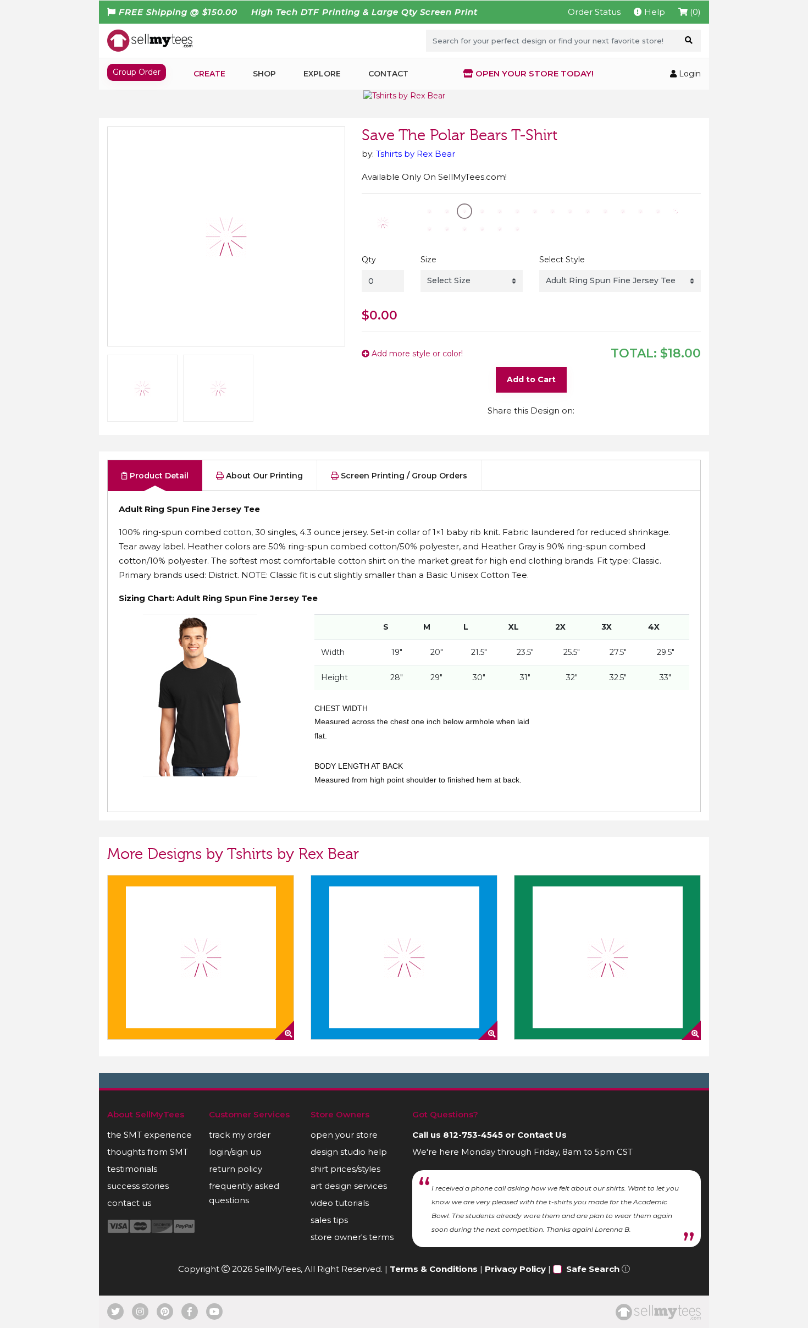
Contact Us (542, 1134)
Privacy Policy (515, 1269)
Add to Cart (531, 379)
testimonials (132, 1169)
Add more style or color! (416, 354)
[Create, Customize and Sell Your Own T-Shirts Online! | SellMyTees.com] (149, 40)
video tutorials (340, 1203)
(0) (694, 12)
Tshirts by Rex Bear (415, 153)
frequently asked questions (244, 1193)
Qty (369, 260)
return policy (235, 1169)
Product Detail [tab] (158, 476)
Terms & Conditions (434, 1269)
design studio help (349, 1152)
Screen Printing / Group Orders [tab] (403, 476)
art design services (349, 1186)
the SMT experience (149, 1134)
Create (209, 74)
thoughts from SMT (147, 1152)
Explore (322, 74)
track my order (239, 1134)
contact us (129, 1203)
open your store (344, 1134)
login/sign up (235, 1152)
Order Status (594, 12)
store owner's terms (352, 1237)
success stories (138, 1186)
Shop (264, 74)
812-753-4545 (473, 1134)
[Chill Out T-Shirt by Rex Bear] (404, 957)
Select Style (562, 260)
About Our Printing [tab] (263, 476)
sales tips (329, 1220)
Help (653, 12)
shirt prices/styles (345, 1169)
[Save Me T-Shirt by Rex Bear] (200, 957)
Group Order (137, 72)
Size (428, 260)
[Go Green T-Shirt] (607, 957)
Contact (388, 74)
